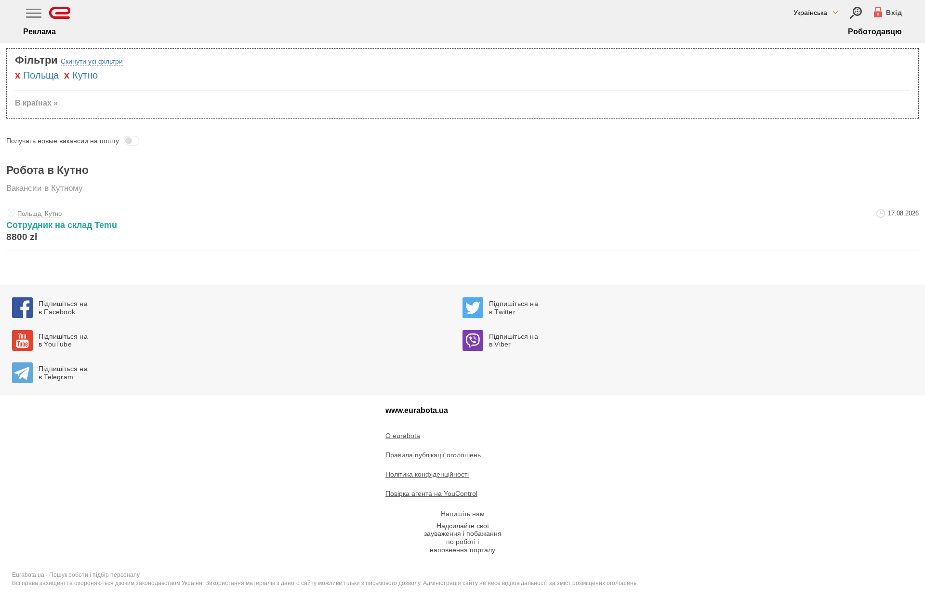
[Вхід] (856, 13)
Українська (810, 12)
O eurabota (402, 435)
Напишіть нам (463, 514)
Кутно (85, 75)
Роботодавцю (875, 31)
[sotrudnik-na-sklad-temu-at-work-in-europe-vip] (462, 227)
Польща (41, 75)
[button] (462, 140)
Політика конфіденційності (427, 474)
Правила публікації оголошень (433, 455)
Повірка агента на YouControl (431, 493)
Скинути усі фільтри (92, 61)
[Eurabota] (60, 13)
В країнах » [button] (36, 103)
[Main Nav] (33, 14)
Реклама (39, 31)
